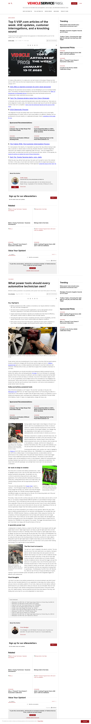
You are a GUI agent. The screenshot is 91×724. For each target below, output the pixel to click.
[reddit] (34, 45)
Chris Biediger (11, 294)
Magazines (56, 11)
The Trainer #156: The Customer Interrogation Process (30, 144)
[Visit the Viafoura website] (53, 260)
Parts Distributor (27, 11)
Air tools (34, 373)
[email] (37, 45)
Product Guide (64, 11)
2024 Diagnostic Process (19, 109)
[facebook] (28, 45)
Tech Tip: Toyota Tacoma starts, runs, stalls (26, 157)
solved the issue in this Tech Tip (47, 163)
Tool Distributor (38, 11)
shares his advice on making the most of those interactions (23, 154)
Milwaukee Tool (12, 391)
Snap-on (12, 451)
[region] (32, 257)
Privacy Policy (40, 721)
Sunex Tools (29, 486)
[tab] (11, 254)
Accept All (85, 721)
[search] (11, 3)
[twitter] (32, 45)
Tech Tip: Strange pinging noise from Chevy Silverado (29, 98)
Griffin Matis (11, 40)
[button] (9, 3)
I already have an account (32, 270)
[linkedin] (30, 45)
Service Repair (48, 11)
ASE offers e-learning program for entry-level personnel (30, 87)
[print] (56, 45)
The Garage (10, 279)
